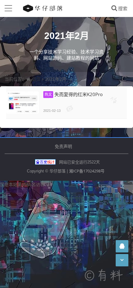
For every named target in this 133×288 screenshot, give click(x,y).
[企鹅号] (122, 246)
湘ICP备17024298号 (87, 171)
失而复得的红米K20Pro (74, 94)
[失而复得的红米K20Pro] (22, 102)
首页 (36, 79)
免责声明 (63, 146)
